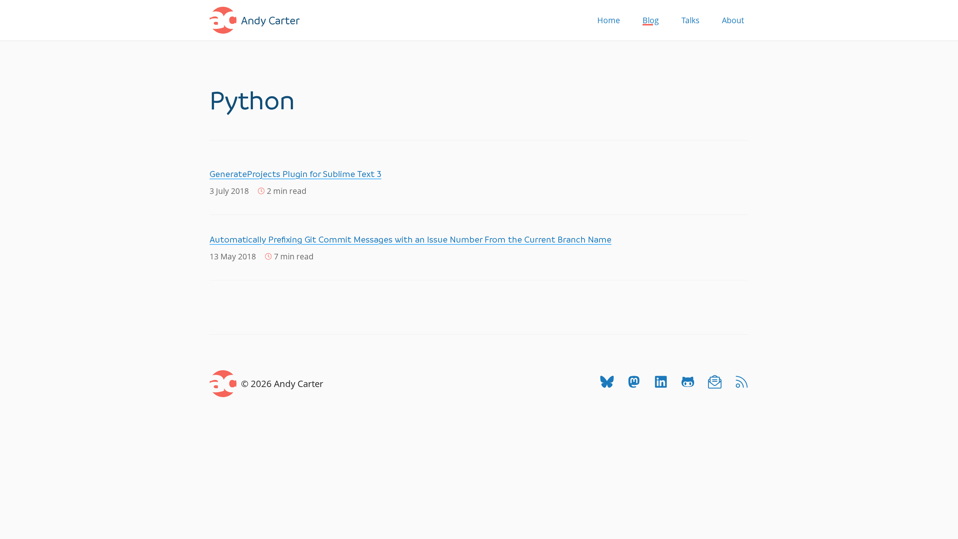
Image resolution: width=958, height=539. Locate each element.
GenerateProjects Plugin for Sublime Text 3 (295, 173)
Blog (651, 20)
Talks (690, 20)
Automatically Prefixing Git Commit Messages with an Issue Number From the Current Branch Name (410, 239)
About (733, 20)
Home (608, 20)
